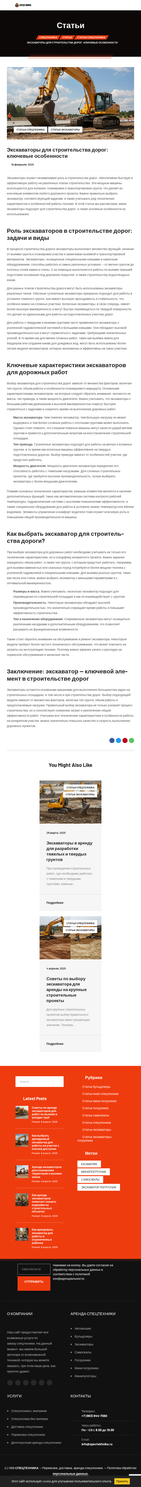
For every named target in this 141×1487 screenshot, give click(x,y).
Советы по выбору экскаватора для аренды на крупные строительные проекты (66, 989)
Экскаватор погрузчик (98, 1187)
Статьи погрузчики (95, 1108)
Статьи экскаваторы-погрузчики (94, 1138)
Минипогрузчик (93, 1171)
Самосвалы (90, 1179)
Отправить (34, 1281)
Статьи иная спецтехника (100, 1094)
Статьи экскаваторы (65, 129)
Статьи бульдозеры (96, 1086)
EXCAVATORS (89, 1164)
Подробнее (55, 902)
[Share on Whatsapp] (131, 740)
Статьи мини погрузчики (99, 1101)
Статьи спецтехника (31, 129)
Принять (122, 1481)
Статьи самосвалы (95, 1115)
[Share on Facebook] (112, 740)
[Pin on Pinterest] (125, 740)
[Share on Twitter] (118, 740)
